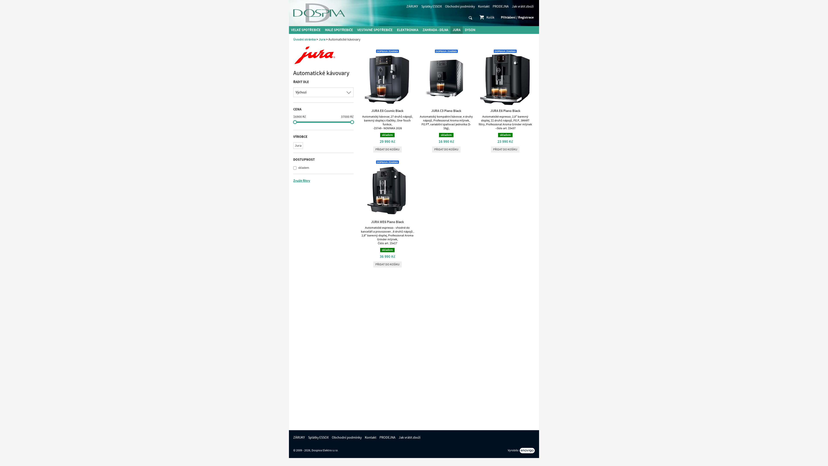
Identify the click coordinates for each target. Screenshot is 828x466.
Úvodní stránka (304, 39)
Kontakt (483, 6)
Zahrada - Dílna (435, 30)
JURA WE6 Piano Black (387, 222)
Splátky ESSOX (431, 6)
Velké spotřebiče (306, 30)
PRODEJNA (501, 6)
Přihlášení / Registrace (517, 17)
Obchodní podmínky (460, 6)
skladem (303, 168)
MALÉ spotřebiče (339, 30)
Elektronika (407, 30)
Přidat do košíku (387, 149)
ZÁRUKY (412, 6)
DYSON (470, 30)
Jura (457, 30)
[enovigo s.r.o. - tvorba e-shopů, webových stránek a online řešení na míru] (527, 450)
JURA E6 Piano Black (505, 111)
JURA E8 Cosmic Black (387, 111)
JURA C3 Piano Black (446, 111)
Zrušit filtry (301, 181)
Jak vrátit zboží (523, 6)
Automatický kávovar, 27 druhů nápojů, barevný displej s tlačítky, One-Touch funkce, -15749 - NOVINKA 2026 (387, 122)
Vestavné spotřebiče (375, 30)
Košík (490, 17)
